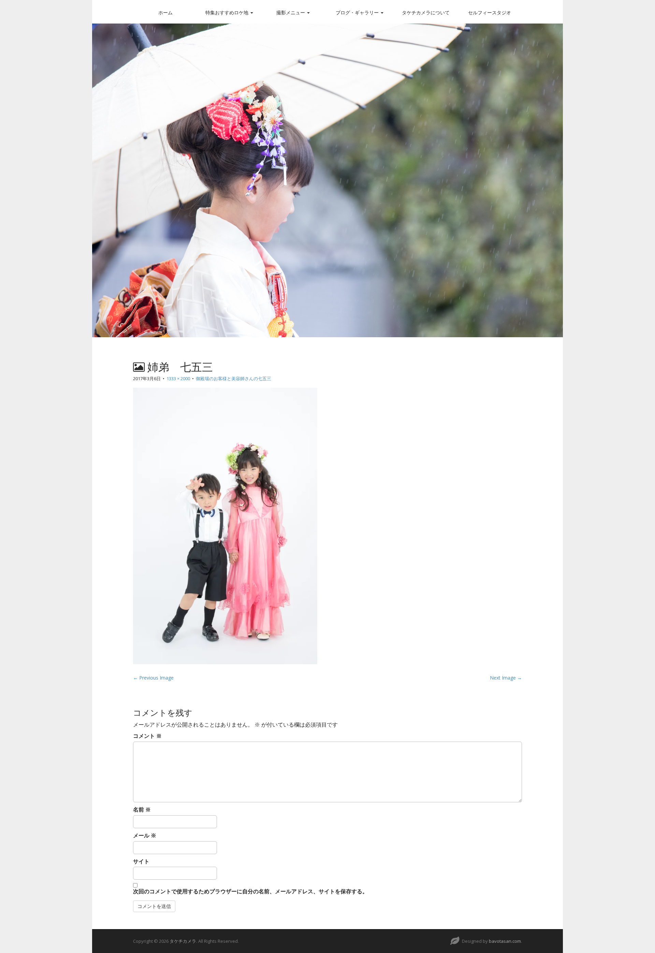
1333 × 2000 (178, 378)
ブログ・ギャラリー (358, 12)
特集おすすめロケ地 (227, 12)
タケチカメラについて (426, 12)
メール (144, 835)
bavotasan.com (505, 941)
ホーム (165, 12)
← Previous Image (153, 677)
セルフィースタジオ (489, 12)
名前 (142, 809)
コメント (147, 736)
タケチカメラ (183, 941)
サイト (141, 861)
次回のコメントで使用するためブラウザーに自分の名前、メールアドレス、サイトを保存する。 (250, 891)
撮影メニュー (291, 12)
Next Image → (506, 677)
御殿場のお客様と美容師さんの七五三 (233, 378)
